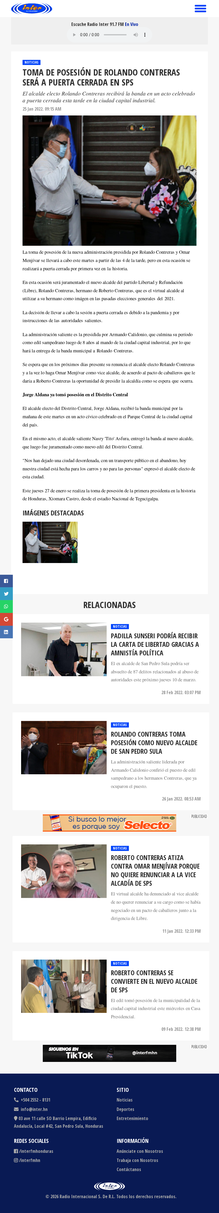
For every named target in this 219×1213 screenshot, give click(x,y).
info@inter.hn (34, 1109)
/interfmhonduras (36, 1151)
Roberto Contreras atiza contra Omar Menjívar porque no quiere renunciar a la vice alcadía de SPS (155, 870)
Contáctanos (129, 1169)
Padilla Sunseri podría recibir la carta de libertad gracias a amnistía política (155, 644)
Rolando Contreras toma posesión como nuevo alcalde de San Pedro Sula (154, 742)
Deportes (125, 1109)
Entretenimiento (132, 1118)
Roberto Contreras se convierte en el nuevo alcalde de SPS (154, 981)
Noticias (31, 62)
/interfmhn (29, 1160)
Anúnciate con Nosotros (140, 1151)
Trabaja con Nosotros (137, 1160)
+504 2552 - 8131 (35, 1100)
